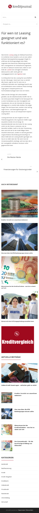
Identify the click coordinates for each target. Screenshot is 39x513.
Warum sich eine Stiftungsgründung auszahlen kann (17, 321)
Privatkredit (5, 489)
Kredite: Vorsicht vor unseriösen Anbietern (14, 220)
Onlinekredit (5, 485)
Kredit (3, 472)
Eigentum (20, 74)
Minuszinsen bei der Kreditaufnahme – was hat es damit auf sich (24, 427)
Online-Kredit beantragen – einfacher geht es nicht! (19, 385)
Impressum (21, 510)
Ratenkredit (5, 493)
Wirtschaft (4, 502)
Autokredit (4, 464)
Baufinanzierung (6, 468)
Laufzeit (9, 70)
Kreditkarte (5, 481)
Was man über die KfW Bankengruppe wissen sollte (17, 253)
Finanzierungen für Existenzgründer (18, 169)
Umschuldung (5, 498)
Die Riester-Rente (14, 157)
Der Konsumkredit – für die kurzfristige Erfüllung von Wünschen (24, 443)
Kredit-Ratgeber (6, 477)
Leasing (11, 55)
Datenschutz (29, 510)
